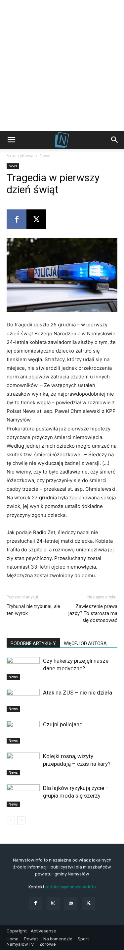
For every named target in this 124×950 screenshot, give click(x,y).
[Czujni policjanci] (23, 732)
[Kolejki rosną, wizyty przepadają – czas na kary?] (23, 764)
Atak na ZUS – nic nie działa (77, 692)
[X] (36, 219)
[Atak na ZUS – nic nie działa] (23, 700)
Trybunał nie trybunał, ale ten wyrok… (33, 609)
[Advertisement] (62, 65)
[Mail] (70, 903)
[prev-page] (11, 820)
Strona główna (20, 155)
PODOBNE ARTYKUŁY (33, 643)
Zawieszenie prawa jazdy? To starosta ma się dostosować (92, 613)
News (45, 155)
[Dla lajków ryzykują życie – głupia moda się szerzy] (23, 795)
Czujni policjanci (63, 724)
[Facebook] (16, 219)
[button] (11, 140)
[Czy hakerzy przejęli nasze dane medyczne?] (23, 668)
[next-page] (21, 820)
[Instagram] (53, 903)
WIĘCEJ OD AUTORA (85, 643)
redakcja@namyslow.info (70, 886)
